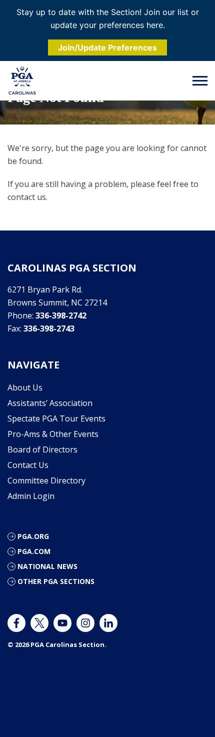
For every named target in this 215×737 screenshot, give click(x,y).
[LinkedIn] (109, 623)
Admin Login (31, 496)
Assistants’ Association (50, 403)
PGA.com (34, 551)
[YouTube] (63, 623)
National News (48, 566)
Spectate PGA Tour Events (57, 418)
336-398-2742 (61, 315)
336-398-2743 (49, 328)
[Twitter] (39, 623)
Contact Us (28, 465)
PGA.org (33, 536)
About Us (25, 387)
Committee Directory (47, 480)
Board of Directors (43, 449)
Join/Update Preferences (107, 47)
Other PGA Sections (56, 581)
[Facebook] (17, 623)
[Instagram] (85, 623)
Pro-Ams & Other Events (53, 434)
